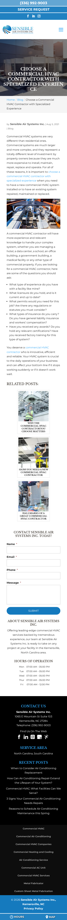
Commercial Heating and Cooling (34, 852)
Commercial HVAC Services (34, 875)
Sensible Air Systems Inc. (27, 124)
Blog (10, 128)
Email (12, 556)
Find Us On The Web (33, 731)
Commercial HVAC (33, 828)
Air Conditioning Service (33, 859)
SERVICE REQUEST (33, 9)
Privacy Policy (33, 908)
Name (12, 544)
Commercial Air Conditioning (33, 836)
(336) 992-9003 (41, 725)
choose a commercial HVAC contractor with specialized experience (33, 176)
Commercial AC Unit (33, 867)
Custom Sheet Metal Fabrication (33, 891)
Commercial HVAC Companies (33, 844)
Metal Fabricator (33, 883)
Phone (12, 569)
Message (14, 582)
